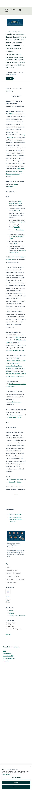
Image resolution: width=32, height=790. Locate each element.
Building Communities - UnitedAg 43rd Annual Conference (15, 519)
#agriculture (17, 573)
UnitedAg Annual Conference (17, 616)
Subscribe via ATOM (9, 658)
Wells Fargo (14, 366)
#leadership (9, 576)
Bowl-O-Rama (17, 337)
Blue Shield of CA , (11, 358)
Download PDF (7, 653)
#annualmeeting (10, 579)
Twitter (19, 417)
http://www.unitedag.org (14, 415)
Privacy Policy (6, 774)
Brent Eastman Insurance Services (16, 373)
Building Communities (15, 514)
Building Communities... (8, 599)
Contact (8, 635)
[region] (16, 777)
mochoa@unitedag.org (13, 402)
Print (4, 651)
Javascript (6, 661)
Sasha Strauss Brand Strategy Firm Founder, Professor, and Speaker (15, 171)
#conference (18, 576)
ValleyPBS (17, 210)
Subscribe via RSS (8, 656)
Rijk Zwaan (14, 368)
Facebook (12, 417)
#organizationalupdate (11, 570)
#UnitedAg (8, 567)
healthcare (8, 573)
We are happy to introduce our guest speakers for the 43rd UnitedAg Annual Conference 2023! (15, 553)
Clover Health (22, 250)
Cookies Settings (16, 777)
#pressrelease (20, 579)
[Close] (30, 767)
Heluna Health (14, 252)
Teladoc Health (10, 363)
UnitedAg (13, 74)
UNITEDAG (10, 114)
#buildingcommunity (11, 582)
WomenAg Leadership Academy (15, 350)
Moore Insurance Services (15, 376)
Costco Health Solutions (18, 360)
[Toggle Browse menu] (25, 10)
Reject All (15, 782)
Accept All (16, 787)
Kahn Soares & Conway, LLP (17, 222)
